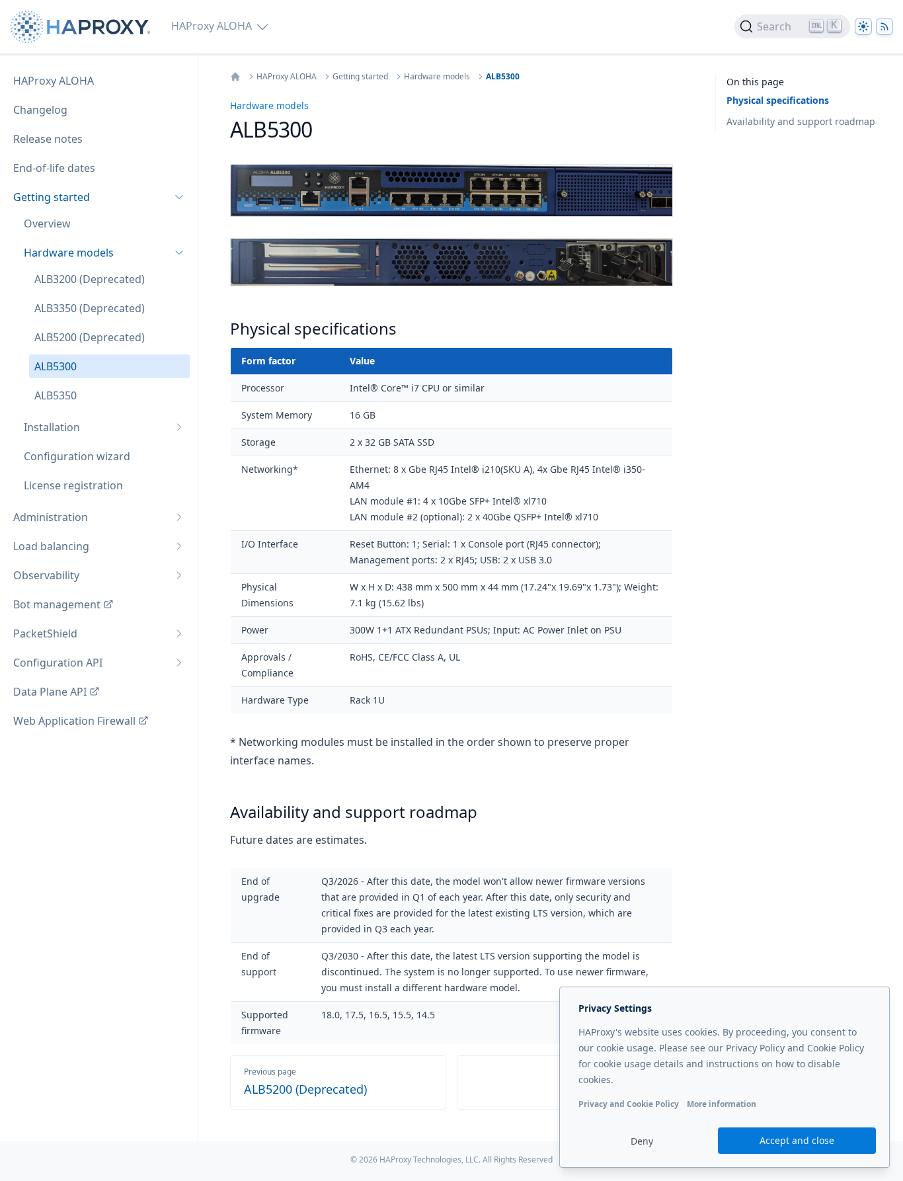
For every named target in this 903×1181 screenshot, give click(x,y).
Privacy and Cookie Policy (628, 1104)
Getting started (360, 76)
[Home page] (83, 27)
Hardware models (437, 76)
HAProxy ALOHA (286, 76)
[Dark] (863, 26)
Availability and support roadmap (800, 121)
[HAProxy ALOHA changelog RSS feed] (884, 26)
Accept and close (797, 1140)
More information (721, 1104)
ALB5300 (503, 76)
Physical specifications (777, 100)
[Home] (235, 76)
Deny (642, 1141)
